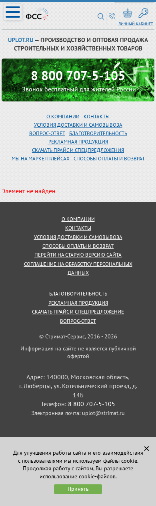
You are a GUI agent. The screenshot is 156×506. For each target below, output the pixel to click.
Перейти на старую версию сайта (78, 254)
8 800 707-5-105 (78, 75)
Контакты (97, 116)
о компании (78, 219)
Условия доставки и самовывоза (78, 124)
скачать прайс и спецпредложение (78, 311)
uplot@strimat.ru (103, 413)
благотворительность (98, 133)
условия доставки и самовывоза (78, 237)
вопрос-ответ (47, 133)
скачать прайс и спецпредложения (78, 150)
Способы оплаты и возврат (109, 158)
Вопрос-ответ (78, 321)
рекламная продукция (78, 141)
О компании (63, 116)
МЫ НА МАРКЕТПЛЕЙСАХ (41, 158)
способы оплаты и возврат (78, 246)
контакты (78, 228)
